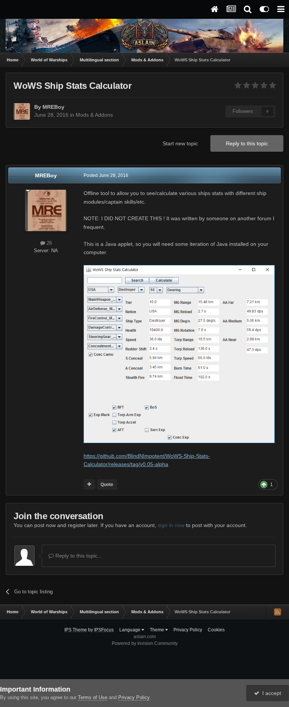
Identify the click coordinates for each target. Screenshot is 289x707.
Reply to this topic (247, 143)
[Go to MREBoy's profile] (22, 111)
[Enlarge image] (179, 353)
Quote (106, 484)
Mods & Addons (94, 115)
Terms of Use (92, 697)
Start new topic (180, 143)
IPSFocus (104, 629)
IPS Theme (75, 629)
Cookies (216, 629)
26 (48, 243)
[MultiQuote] (89, 484)
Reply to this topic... (78, 556)
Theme (157, 629)
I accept (270, 693)
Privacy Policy (187, 629)
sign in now (171, 525)
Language (130, 629)
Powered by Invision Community (145, 643)
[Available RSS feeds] (277, 612)
